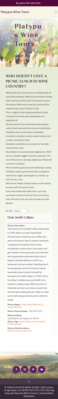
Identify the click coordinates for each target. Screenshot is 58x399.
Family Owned (38, 321)
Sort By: (9, 211)
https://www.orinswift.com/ (19, 331)
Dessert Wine (25, 321)
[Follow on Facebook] (16, 369)
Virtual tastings (14, 324)
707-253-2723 (33, 3)
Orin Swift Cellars (20, 218)
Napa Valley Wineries (31, 304)
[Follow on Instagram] (24, 369)
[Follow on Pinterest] (33, 369)
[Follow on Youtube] (41, 369)
